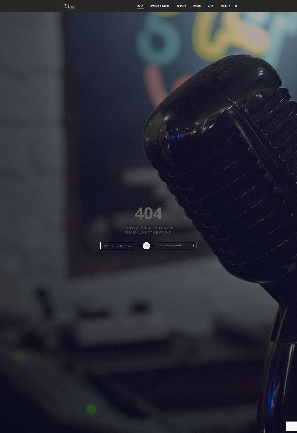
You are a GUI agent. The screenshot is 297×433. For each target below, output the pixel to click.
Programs (181, 6)
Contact (225, 6)
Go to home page (117, 245)
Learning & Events (159, 6)
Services (197, 6)
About (140, 6)
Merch (211, 6)
